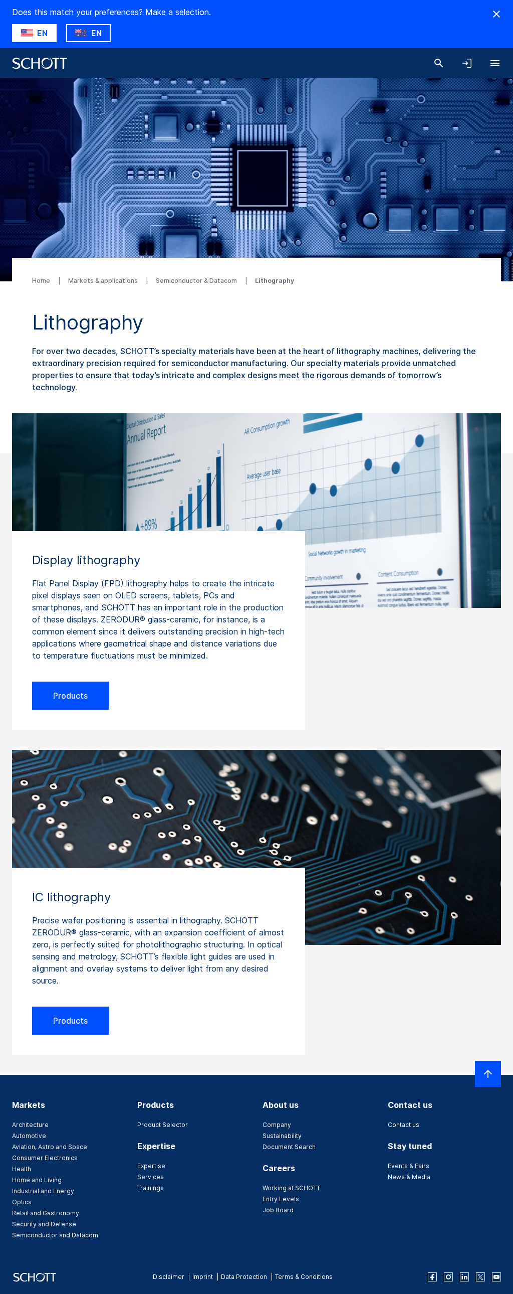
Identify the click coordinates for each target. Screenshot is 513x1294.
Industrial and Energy (43, 1191)
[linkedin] (464, 1276)
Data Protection (244, 1276)
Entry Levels (281, 1199)
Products (70, 696)
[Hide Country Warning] (496, 14)
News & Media (409, 1177)
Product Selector (162, 1124)
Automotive (29, 1136)
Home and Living (37, 1180)
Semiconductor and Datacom (55, 1235)
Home (42, 280)
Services (150, 1177)
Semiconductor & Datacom (197, 280)
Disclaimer (168, 1276)
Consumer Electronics (45, 1158)
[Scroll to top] (488, 1074)
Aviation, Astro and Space (49, 1147)
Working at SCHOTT (291, 1188)
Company (277, 1124)
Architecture (30, 1124)
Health (21, 1169)
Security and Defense (44, 1224)
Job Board (278, 1210)
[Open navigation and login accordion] (467, 63)
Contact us (403, 1124)
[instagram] (448, 1276)
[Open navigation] (495, 63)
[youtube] (496, 1276)
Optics (22, 1202)
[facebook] (432, 1276)
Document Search (289, 1147)
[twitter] (480, 1276)
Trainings (150, 1188)
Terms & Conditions (304, 1276)
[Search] (439, 63)
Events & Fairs (408, 1166)
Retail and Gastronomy (45, 1213)
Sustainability (282, 1136)
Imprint (202, 1276)
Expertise (151, 1166)
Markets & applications (103, 280)
